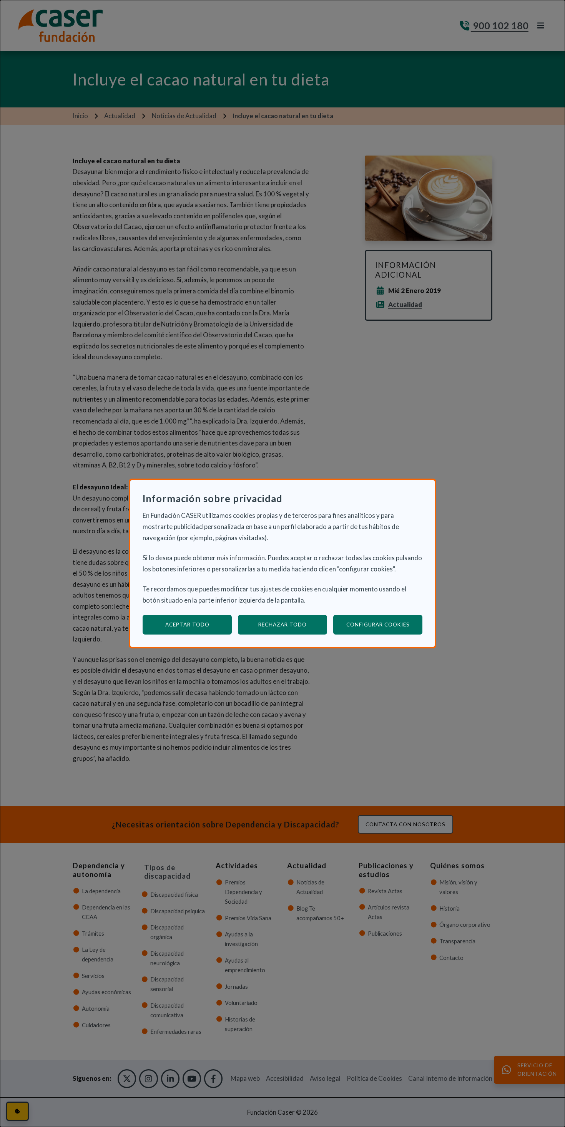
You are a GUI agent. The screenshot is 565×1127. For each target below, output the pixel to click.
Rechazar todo (282, 624)
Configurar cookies (384, 624)
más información (241, 558)
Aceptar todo (187, 624)
